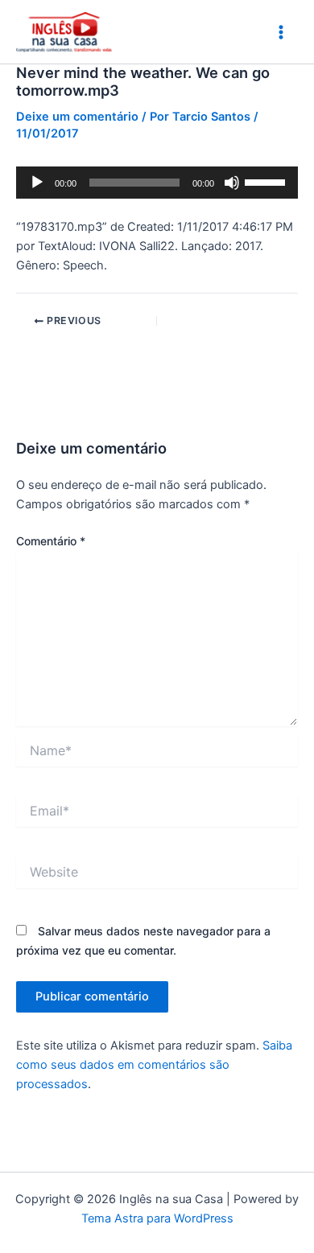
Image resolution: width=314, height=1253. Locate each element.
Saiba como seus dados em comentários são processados (154, 1064)
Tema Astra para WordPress (157, 1218)
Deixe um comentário (77, 116)
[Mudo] (232, 183)
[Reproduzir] (37, 183)
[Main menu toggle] (281, 32)
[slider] (267, 180)
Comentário (50, 541)
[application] (157, 182)
